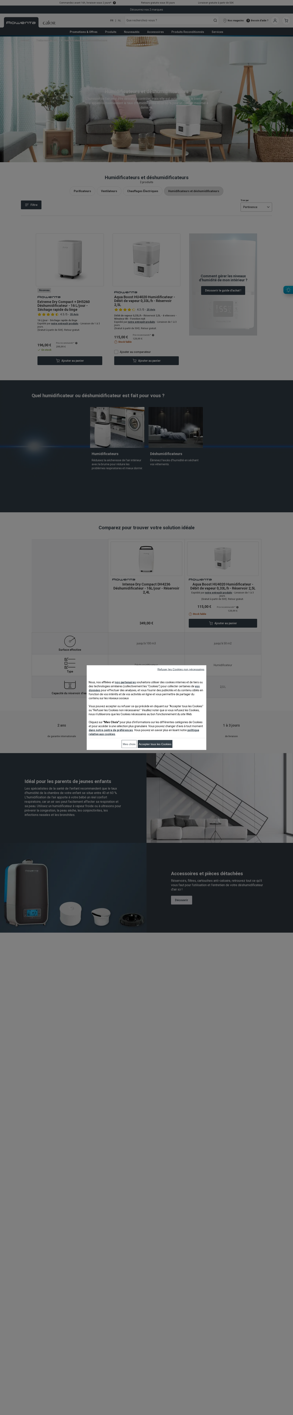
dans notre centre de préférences (111, 730)
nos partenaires (125, 682)
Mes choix (129, 744)
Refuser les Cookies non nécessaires (180, 669)
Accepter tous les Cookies (155, 744)
